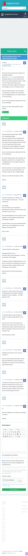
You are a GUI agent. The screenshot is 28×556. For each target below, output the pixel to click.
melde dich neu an (14, 484)
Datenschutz (24, 511)
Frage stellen (12, 51)
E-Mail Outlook (13, 64)
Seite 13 (4, 533)
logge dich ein (6, 484)
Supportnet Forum (11, 14)
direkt (3, 541)
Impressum (24, 505)
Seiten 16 (4, 539)
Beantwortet (4, 131)
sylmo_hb (19, 64)
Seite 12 (4, 531)
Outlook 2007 (10, 77)
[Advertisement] (14, 33)
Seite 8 (3, 523)
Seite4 (4, 515)
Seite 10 (4, 527)
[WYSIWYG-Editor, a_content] (14, 445)
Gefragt (3, 64)
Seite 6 (3, 519)
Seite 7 (3, 521)
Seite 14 (4, 535)
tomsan (13, 194)
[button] (6, 430)
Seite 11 (4, 529)
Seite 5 (3, 517)
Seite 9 (3, 525)
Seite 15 (4, 537)
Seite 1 (4, 509)
